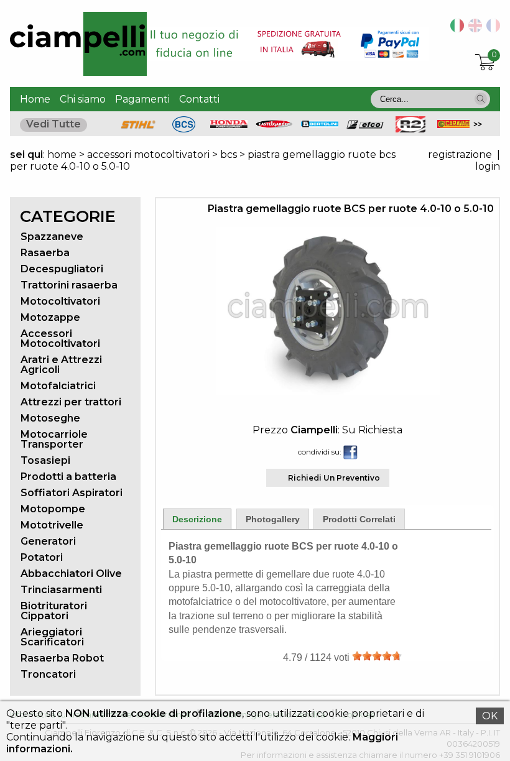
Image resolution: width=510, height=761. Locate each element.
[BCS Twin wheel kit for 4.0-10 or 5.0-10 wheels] (473, 29)
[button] (481, 99)
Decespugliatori (62, 269)
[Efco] (365, 126)
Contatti (199, 99)
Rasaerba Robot (62, 658)
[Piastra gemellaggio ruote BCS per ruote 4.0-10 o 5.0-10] (328, 391)
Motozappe (50, 317)
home (61, 154)
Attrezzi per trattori (71, 402)
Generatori (48, 541)
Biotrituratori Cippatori (54, 611)
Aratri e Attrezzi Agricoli (61, 365)
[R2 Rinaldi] (410, 129)
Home (35, 99)
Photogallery (273, 519)
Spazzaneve (52, 236)
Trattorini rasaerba (69, 285)
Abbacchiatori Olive (71, 573)
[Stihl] (138, 129)
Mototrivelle (52, 525)
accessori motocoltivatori (148, 154)
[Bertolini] (319, 124)
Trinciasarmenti (61, 590)
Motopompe (53, 509)
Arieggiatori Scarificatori (52, 637)
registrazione (460, 154)
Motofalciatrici (58, 386)
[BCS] (183, 129)
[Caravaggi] (456, 125)
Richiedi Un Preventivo (334, 477)
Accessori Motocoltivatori (60, 338)
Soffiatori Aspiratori (72, 493)
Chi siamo (83, 99)
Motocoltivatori (60, 301)
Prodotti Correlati (359, 519)
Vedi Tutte (53, 124)
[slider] (377, 656)
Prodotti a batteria (68, 476)
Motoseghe (50, 418)
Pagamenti (142, 99)
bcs (228, 154)
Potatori (42, 557)
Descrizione (197, 519)
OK (490, 716)
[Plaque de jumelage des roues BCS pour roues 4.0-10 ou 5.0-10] (491, 29)
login (487, 166)
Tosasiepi (45, 460)
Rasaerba (45, 253)
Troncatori (48, 674)
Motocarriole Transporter (54, 439)
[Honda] (229, 125)
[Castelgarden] (274, 125)
